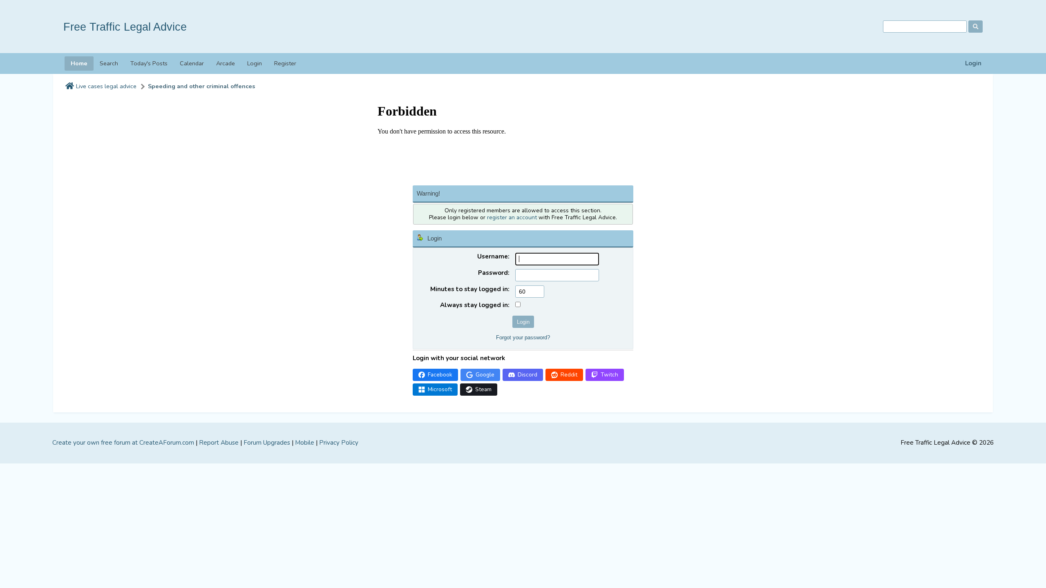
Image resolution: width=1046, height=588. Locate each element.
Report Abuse (219, 443)
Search (109, 63)
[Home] (69, 86)
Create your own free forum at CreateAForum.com (123, 443)
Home (79, 63)
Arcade (225, 63)
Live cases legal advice (106, 86)
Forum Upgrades (267, 443)
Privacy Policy (338, 443)
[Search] (975, 26)
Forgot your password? (523, 337)
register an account (512, 217)
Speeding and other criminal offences (201, 86)
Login (973, 63)
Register (285, 63)
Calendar (192, 63)
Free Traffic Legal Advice (125, 26)
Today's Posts (149, 63)
